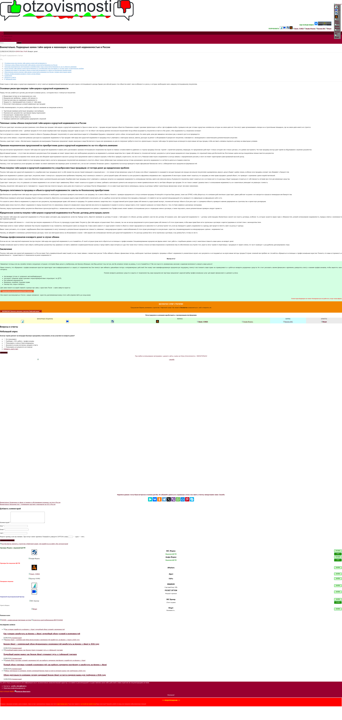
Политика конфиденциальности (14, 688)
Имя (2, 526)
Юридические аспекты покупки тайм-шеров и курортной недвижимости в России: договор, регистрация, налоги (38, 72)
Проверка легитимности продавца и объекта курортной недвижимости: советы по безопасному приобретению (38, 70)
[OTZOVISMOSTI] (67, 20)
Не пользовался (10, 339)
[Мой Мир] (182, 499)
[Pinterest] (187, 499)
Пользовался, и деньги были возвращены (19, 343)
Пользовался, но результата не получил (18, 347)
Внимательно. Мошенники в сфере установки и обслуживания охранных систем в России (30, 502)
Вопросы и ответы (10, 77)
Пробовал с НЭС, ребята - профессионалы (19, 341)
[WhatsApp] (178, 499)
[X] (169, 499)
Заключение (8, 75)
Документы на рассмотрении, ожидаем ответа (21, 345)
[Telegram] (164, 499)
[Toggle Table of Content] (1, 60)
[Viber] (173, 499)
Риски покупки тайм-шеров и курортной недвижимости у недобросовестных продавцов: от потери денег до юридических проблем (44, 68)
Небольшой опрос (11, 79)
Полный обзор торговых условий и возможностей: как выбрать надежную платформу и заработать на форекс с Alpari (55, 664)
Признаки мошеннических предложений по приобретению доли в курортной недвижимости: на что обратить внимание (41, 67)
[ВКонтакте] (155, 499)
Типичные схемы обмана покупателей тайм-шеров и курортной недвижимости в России (31, 65)
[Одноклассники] (159, 499)
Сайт (1, 533)
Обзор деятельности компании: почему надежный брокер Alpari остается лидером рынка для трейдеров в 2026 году (55, 675)
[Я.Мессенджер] (150, 499)
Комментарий (5, 522)
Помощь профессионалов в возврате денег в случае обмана (22, 74)
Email (2, 529)
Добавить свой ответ (11, 349)
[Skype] (192, 499)
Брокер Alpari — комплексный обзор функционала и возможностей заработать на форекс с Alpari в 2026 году (51, 644)
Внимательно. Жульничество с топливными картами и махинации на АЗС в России (27, 504)
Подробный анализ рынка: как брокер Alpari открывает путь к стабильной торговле (40, 654)
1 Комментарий (16, 638)
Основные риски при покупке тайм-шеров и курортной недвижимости (26, 63)
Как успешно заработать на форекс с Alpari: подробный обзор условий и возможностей (42, 633)
